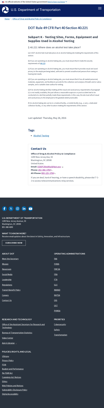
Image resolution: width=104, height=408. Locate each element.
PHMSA (57, 310)
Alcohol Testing (41, 135)
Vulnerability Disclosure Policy (14, 390)
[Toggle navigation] (99, 8)
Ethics (4, 381)
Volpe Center (7, 338)
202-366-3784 (44, 170)
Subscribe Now (13, 243)
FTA (55, 279)
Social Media (7, 274)
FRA (55, 274)
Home (7, 19)
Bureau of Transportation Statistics (17, 332)
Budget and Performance (13, 369)
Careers (5, 295)
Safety (57, 329)
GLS (55, 285)
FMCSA (57, 269)
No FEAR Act (7, 373)
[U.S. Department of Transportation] (31, 9)
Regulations (7, 285)
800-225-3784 (47, 173)
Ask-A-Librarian (8, 343)
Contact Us (7, 300)
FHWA (56, 264)
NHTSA (57, 295)
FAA (55, 258)
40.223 (43, 63)
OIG (55, 300)
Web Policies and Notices (12, 385)
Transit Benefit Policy (11, 290)
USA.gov (5, 356)
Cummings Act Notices (11, 377)
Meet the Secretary (10, 258)
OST (56, 305)
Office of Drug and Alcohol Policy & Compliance (32, 19)
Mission (5, 264)
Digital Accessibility (10, 394)
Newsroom (6, 269)
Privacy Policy (8, 360)
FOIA (4, 364)
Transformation (60, 335)
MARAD (57, 290)
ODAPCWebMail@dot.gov (49, 166)
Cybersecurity (60, 324)
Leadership (7, 279)
